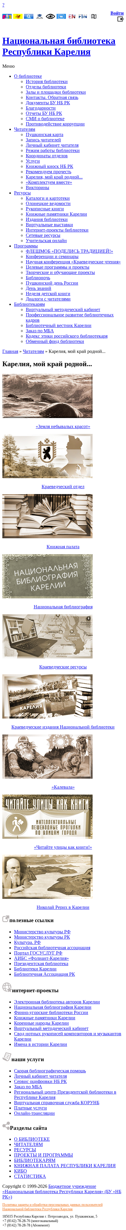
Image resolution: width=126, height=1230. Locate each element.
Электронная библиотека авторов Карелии (57, 1001)
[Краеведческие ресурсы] (47, 656)
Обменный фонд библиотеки (55, 341)
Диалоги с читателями (48, 298)
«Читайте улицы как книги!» (63, 847)
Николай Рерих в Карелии (63, 907)
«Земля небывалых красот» (63, 426)
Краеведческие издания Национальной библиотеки (63, 726)
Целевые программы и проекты (57, 267)
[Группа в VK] (61, 17)
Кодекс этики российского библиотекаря (67, 336)
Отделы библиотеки (46, 86)
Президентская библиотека (41, 963)
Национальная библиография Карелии (52, 1007)
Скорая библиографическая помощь (50, 1070)
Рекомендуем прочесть (48, 171)
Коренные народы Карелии (41, 1023)
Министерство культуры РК (42, 937)
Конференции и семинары (52, 256)
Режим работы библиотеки (53, 150)
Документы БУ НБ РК (48, 102)
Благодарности (41, 107)
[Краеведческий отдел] (47, 476)
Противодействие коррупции (55, 123)
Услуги (33, 161)
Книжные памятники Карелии (56, 214)
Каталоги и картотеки (48, 198)
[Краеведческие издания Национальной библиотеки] (47, 716)
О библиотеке (28, 76)
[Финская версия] (83, 17)
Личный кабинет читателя (52, 145)
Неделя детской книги (48, 293)
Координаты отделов (47, 155)
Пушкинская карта (44, 134)
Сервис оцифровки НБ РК (40, 1081)
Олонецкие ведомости (48, 203)
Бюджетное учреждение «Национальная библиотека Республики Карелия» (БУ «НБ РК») (61, 1191)
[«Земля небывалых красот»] (47, 416)
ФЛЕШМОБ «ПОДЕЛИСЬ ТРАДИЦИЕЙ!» (69, 251)
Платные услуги (30, 1107)
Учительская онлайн (46, 240)
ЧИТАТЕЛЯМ (28, 1144)
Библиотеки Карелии (35, 968)
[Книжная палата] (47, 536)
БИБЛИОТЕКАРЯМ (34, 1160)
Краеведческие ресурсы (63, 666)
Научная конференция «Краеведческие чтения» (73, 261)
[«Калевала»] (47, 777)
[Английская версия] (72, 17)
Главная (10, 351)
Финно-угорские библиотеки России (51, 1012)
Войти (117, 13)
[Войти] (121, 20)
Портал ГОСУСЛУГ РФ (38, 952)
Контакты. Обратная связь (52, 97)
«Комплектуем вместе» (49, 182)
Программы (26, 245)
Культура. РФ (27, 942)
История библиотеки (47, 81)
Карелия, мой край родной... (54, 176)
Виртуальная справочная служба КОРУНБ (56, 1102)
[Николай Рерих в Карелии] (47, 897)
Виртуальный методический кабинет (63, 309)
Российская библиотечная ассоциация (52, 947)
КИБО (20, 1170)
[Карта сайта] (93, 17)
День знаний (38, 288)
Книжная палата (63, 546)
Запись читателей (43, 139)
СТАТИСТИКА (30, 1176)
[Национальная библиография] (47, 596)
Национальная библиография (63, 606)
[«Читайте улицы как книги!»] (47, 837)
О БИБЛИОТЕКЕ (32, 1139)
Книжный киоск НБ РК (49, 166)
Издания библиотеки (47, 219)
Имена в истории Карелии (40, 1044)
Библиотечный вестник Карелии (58, 325)
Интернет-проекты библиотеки (57, 229)
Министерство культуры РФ (42, 931)
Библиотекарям (29, 304)
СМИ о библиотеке (45, 118)
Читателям (24, 129)
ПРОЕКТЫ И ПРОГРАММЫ (43, 1155)
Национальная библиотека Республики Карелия (58, 46)
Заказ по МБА (40, 330)
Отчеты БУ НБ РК (44, 113)
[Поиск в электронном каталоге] (28, 17)
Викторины (37, 187)
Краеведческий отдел (63, 486)
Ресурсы (22, 192)
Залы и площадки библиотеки (56, 92)
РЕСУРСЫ (25, 1149)
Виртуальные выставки (49, 224)
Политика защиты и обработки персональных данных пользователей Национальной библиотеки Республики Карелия (52, 1207)
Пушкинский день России (52, 282)
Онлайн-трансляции (34, 1113)
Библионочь (38, 277)
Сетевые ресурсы (43, 235)
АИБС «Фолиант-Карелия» (41, 958)
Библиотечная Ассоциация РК (44, 974)
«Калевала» (63, 787)
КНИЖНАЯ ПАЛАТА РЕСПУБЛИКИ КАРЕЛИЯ (65, 1165)
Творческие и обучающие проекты (60, 272)
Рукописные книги (45, 208)
